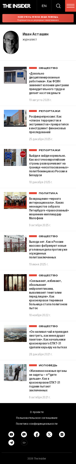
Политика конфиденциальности (37, 423)
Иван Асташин (36, 34)
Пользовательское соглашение (36, 417)
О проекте (36, 412)
